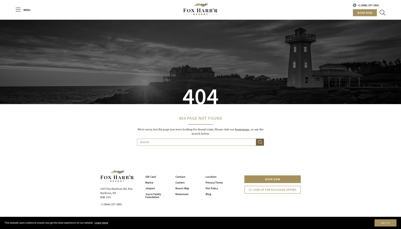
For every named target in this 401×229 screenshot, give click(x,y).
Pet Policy (212, 188)
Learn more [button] (101, 222)
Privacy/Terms (214, 182)
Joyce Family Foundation (153, 195)
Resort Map (182, 188)
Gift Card (150, 177)
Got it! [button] (385, 222)
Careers (180, 182)
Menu (26, 10)
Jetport (150, 188)
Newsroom (181, 194)
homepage (242, 129)
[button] (260, 142)
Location (211, 177)
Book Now (364, 13)
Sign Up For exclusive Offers (274, 189)
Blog (208, 194)
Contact (180, 177)
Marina (149, 182)
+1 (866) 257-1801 (368, 5)
